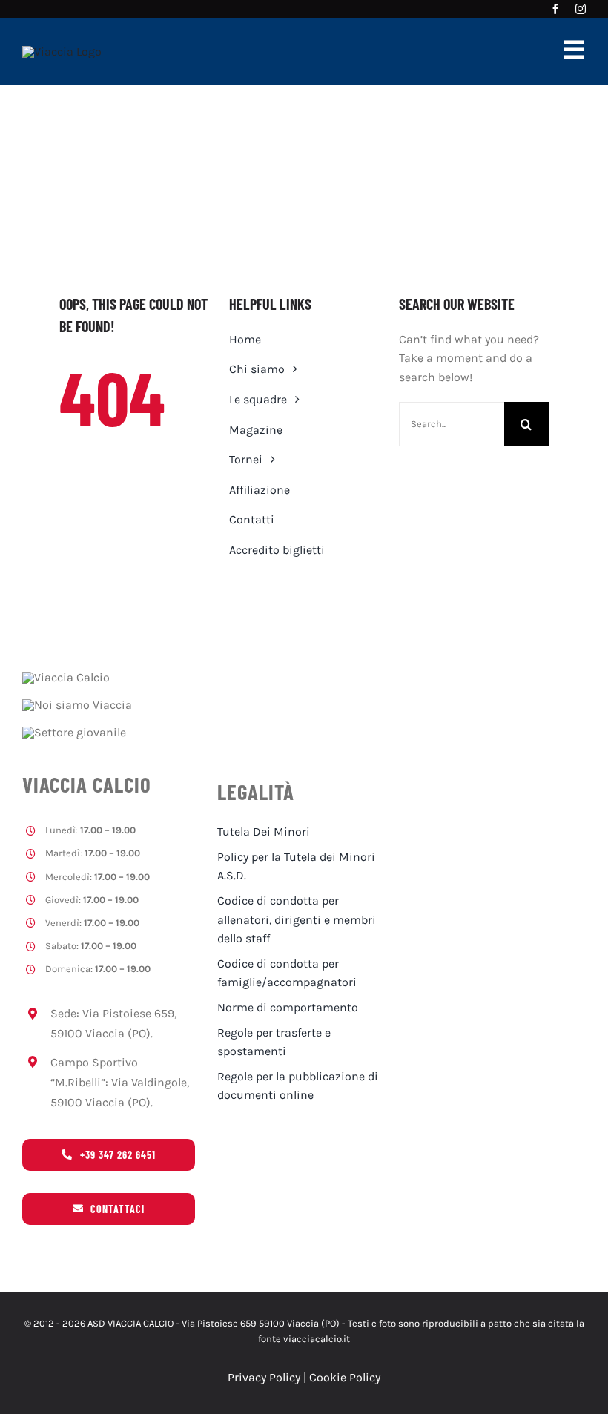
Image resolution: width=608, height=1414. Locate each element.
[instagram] (580, 9)
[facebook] (555, 9)
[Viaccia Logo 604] (62, 51)
